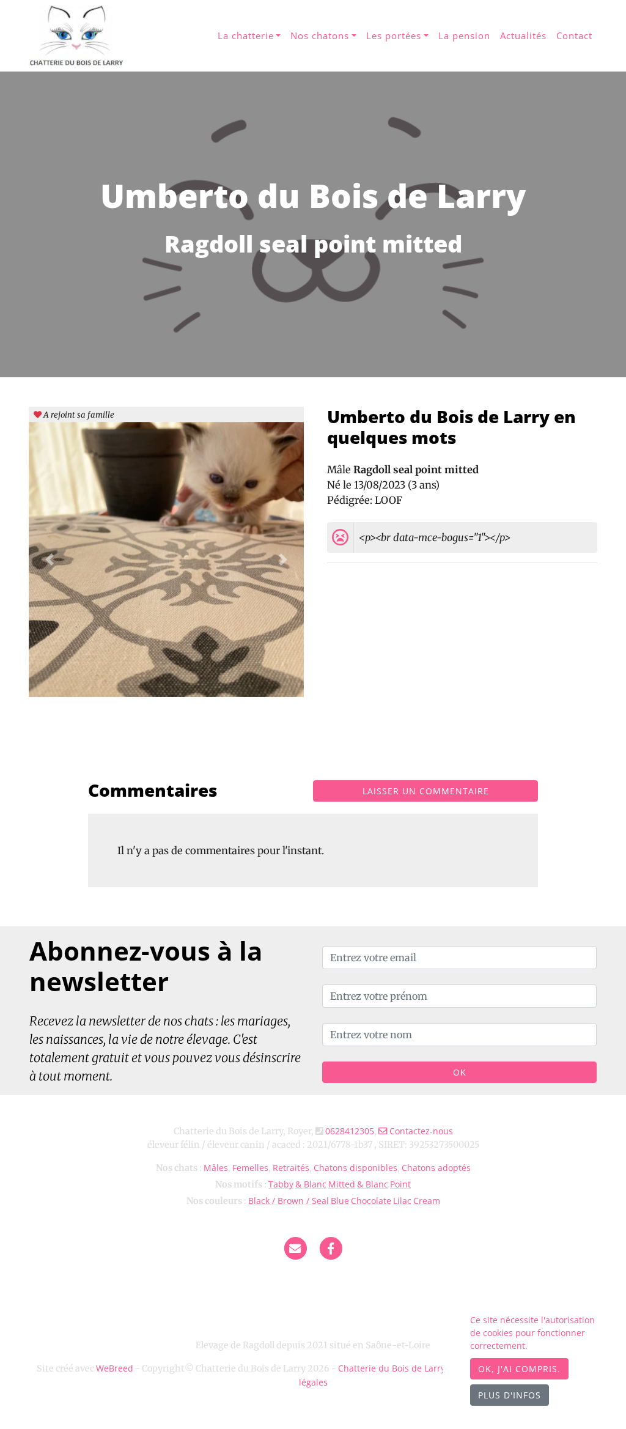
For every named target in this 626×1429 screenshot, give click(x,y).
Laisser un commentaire (426, 791)
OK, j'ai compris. (519, 1369)
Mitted (341, 1184)
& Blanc (310, 1184)
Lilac (402, 1200)
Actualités (523, 35)
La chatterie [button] (246, 35)
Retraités (291, 1167)
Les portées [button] (393, 35)
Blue (340, 1200)
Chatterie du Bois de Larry (391, 1368)
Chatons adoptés (436, 1167)
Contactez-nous (420, 1131)
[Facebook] (331, 1248)
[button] (49, 559)
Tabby (280, 1184)
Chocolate (371, 1200)
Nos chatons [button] (319, 35)
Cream (426, 1200)
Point (400, 1184)
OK (459, 1072)
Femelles (250, 1167)
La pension (464, 35)
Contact (574, 35)
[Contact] (295, 1248)
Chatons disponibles (355, 1167)
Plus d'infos (509, 1395)
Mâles (216, 1167)
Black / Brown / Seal (288, 1200)
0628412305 (349, 1131)
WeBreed (114, 1368)
